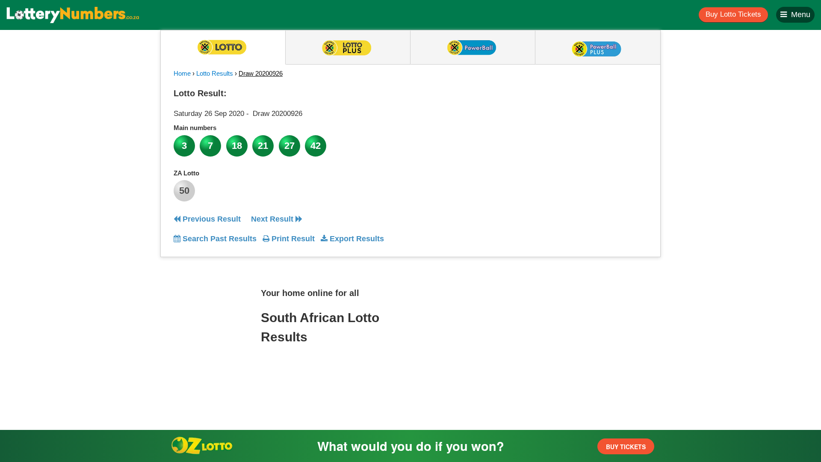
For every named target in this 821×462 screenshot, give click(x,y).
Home (182, 73)
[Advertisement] (570, 138)
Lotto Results (214, 73)
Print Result (292, 238)
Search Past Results (218, 238)
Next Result (273, 219)
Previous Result (210, 219)
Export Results (356, 238)
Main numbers (195, 127)
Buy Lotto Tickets (733, 14)
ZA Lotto (186, 173)
